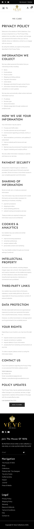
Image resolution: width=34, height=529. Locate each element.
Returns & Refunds (8, 507)
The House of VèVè (8, 463)
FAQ (3, 513)
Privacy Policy (6, 499)
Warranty (5, 504)
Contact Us (5, 516)
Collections (5, 468)
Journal (4, 483)
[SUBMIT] (23, 452)
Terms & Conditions (8, 510)
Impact (4, 480)
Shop (3, 466)
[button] (3, 8)
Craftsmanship (7, 477)
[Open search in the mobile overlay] (7, 8)
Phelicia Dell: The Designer (11, 471)
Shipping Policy (7, 502)
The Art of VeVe (7, 474)
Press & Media (7, 485)
